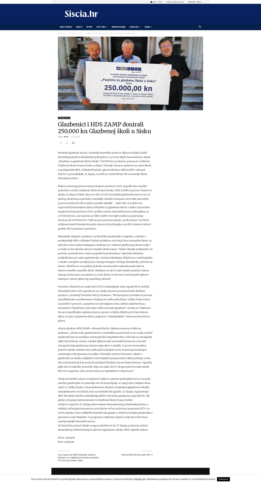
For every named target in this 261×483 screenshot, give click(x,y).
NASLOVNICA (66, 27)
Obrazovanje (118, 27)
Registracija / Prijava (194, 2)
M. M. (66, 137)
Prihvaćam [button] (223, 479)
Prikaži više (140, 479)
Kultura (101, 27)
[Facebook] (60, 143)
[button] (200, 27)
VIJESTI (79, 27)
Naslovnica (62, 33)
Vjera (147, 27)
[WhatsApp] (67, 143)
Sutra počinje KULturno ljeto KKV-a (137, 455)
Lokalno (134, 27)
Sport (89, 27)
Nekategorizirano (75, 33)
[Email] (73, 143)
